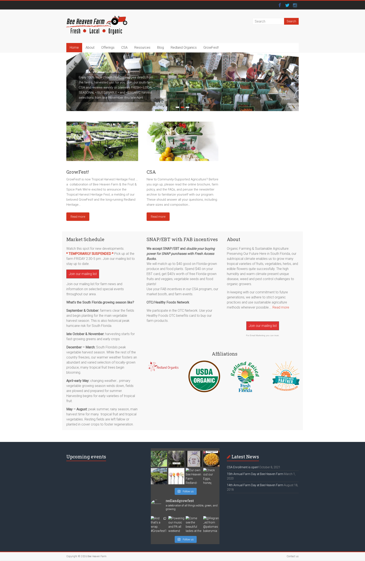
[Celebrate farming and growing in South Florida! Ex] (176, 476)
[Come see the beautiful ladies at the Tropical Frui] (194, 524)
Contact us (293, 556)
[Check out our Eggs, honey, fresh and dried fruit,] (211, 476)
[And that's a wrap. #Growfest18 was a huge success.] (159, 524)
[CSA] (182, 143)
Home (74, 48)
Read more (280, 307)
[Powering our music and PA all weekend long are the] (176, 524)
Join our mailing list (83, 274)
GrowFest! (211, 48)
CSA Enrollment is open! (243, 467)
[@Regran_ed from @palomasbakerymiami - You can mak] (211, 524)
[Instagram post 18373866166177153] (194, 459)
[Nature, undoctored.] (176, 459)
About (90, 48)
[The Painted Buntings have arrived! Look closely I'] (159, 459)
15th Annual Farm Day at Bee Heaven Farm (255, 474)
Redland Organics (184, 48)
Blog (160, 48)
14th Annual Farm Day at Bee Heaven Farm (255, 485)
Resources (142, 48)
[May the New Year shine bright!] (211, 459)
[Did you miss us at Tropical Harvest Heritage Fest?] (159, 476)
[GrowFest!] (102, 143)
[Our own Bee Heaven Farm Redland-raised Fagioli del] (194, 476)
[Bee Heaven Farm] (96, 18)
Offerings (107, 48)
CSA (124, 48)
